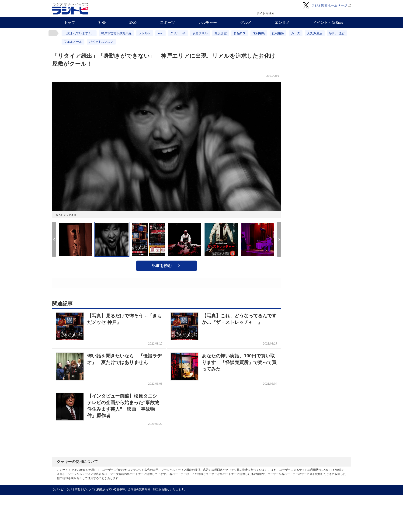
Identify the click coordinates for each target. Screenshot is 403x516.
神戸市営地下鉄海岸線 (116, 33)
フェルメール (73, 41)
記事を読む (162, 266)
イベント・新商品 (328, 22)
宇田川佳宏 (336, 33)
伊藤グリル (200, 33)
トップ (69, 22)
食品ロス (240, 33)
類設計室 (221, 33)
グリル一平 (177, 33)
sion (160, 33)
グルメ (245, 22)
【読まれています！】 (79, 33)
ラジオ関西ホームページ (329, 5)
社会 (102, 22)
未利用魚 (259, 33)
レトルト (145, 33)
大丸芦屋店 (314, 33)
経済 (133, 22)
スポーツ (167, 22)
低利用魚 (278, 33)
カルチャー (207, 22)
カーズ (295, 33)
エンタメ (282, 22)
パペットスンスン (101, 41)
